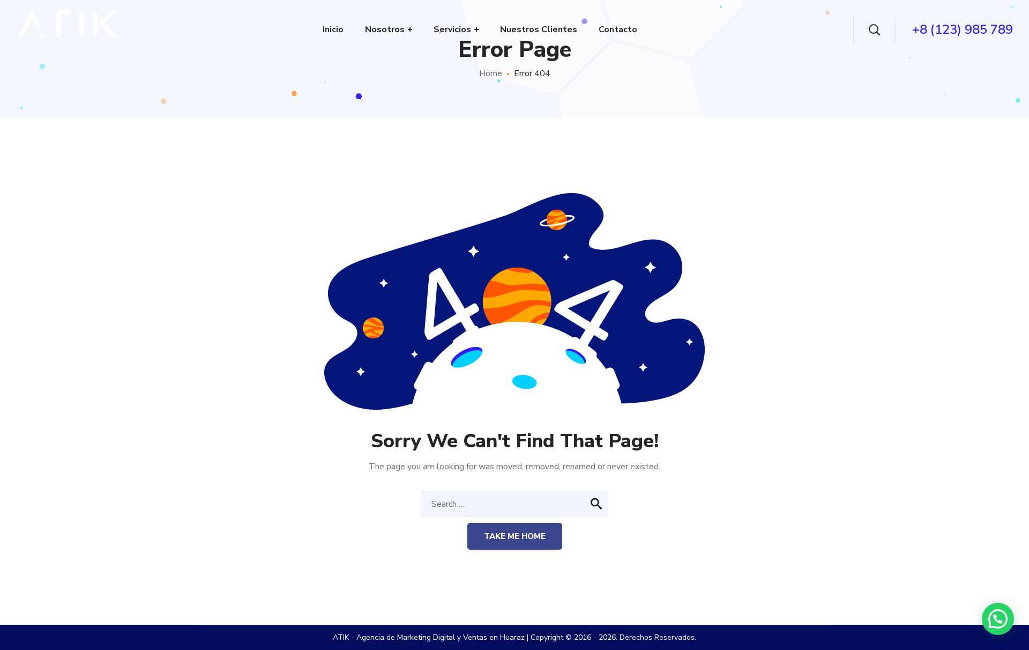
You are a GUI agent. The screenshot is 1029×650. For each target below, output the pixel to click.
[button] (998, 619)
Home (490, 73)
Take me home (515, 536)
